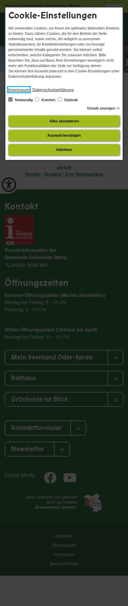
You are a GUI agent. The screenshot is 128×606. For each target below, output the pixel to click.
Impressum (18, 89)
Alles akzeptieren (64, 121)
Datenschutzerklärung (53, 89)
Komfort (48, 100)
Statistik (70, 100)
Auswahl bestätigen (64, 135)
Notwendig (24, 100)
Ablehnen (64, 150)
